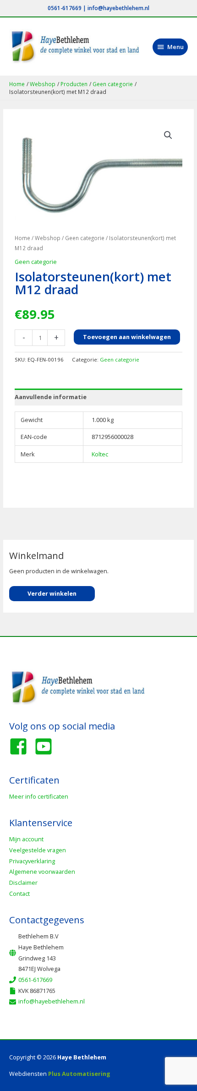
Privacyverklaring (32, 861)
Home (22, 237)
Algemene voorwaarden (42, 871)
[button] (168, 135)
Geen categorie (84, 237)
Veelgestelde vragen (37, 850)
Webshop (47, 237)
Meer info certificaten (38, 796)
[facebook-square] (21, 746)
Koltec (100, 454)
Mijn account (26, 839)
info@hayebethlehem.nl (118, 7)
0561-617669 (65, 7)
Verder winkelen (52, 593)
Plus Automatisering (79, 1073)
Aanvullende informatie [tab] (51, 397)
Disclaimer (23, 882)
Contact (19, 893)
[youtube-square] (46, 746)
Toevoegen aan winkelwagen (127, 337)
